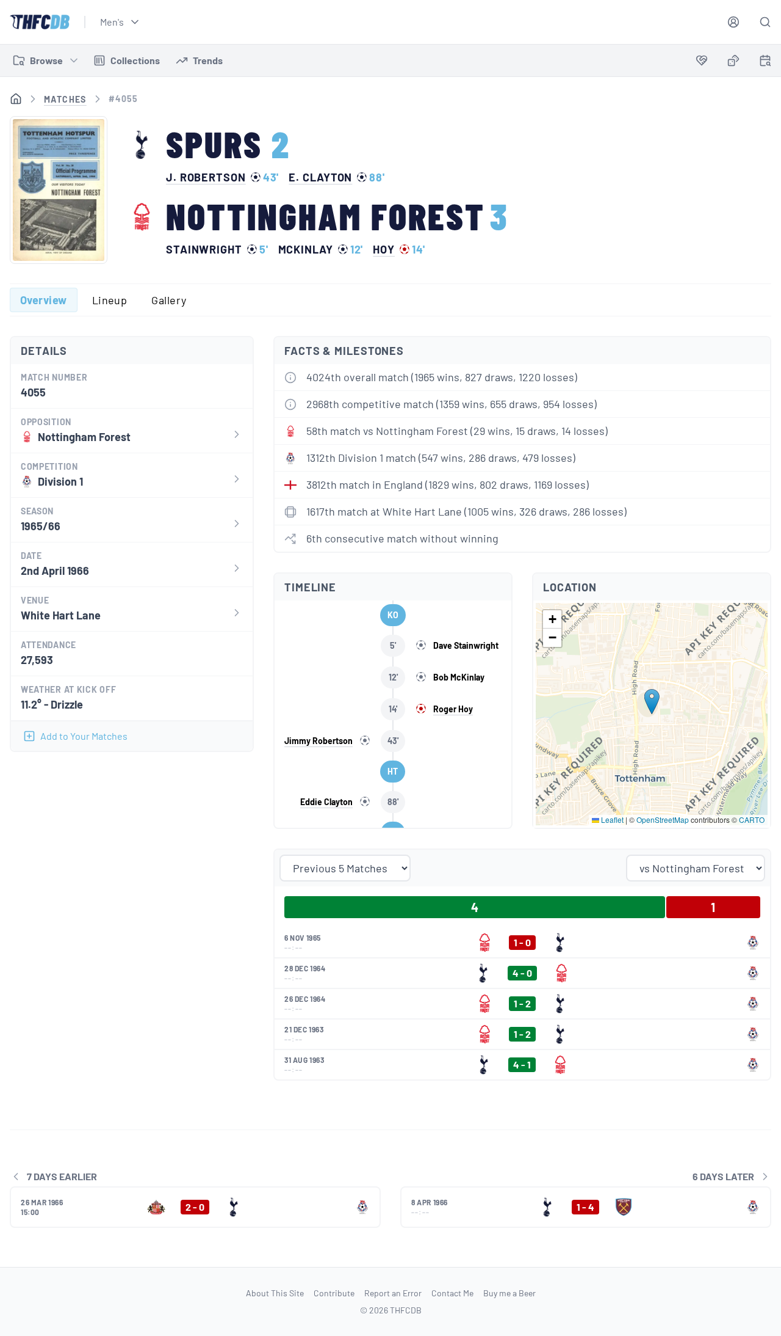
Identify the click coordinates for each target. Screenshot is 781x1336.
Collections (135, 60)
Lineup (110, 300)
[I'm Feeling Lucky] (733, 60)
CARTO (752, 819)
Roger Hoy (453, 709)
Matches (65, 99)
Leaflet (611, 819)
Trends (208, 60)
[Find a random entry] (733, 60)
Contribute (334, 1293)
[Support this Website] (702, 60)
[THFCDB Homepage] (40, 22)
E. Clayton (320, 177)
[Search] (765, 22)
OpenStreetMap (662, 819)
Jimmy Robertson (318, 741)
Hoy (384, 249)
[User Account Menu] (733, 22)
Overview (43, 300)
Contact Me (452, 1293)
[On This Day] (765, 62)
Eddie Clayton (326, 802)
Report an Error (393, 1293)
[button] (652, 701)
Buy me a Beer (509, 1293)
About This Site (275, 1293)
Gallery (168, 300)
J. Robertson (206, 177)
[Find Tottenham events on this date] (765, 60)
